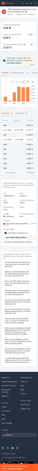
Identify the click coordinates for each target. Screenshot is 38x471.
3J (20, 82)
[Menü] (35, 3)
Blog (22, 389)
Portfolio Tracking (8, 385)
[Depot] (31, 3)
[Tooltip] (8, 214)
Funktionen (6, 411)
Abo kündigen (7, 423)
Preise (4, 407)
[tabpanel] (19, 92)
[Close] (36, 466)
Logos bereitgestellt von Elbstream (13, 457)
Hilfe (3, 419)
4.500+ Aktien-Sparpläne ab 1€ (17, 233)
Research (5, 396)
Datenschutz (25, 408)
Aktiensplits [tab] (21, 113)
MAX (28, 82)
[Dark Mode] (27, 3)
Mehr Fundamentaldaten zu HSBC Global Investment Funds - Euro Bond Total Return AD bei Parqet (20, 242)
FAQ (3, 415)
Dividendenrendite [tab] (17, 73)
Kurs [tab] (27, 73)
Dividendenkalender (9, 381)
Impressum (25, 404)
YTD (12, 82)
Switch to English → (16, 468)
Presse (23, 394)
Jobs (22, 385)
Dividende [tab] (5, 73)
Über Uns (24, 381)
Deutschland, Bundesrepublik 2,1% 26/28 (18, 224)
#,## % (7, 47)
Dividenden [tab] (7, 113)
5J (23, 82)
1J (16, 82)
